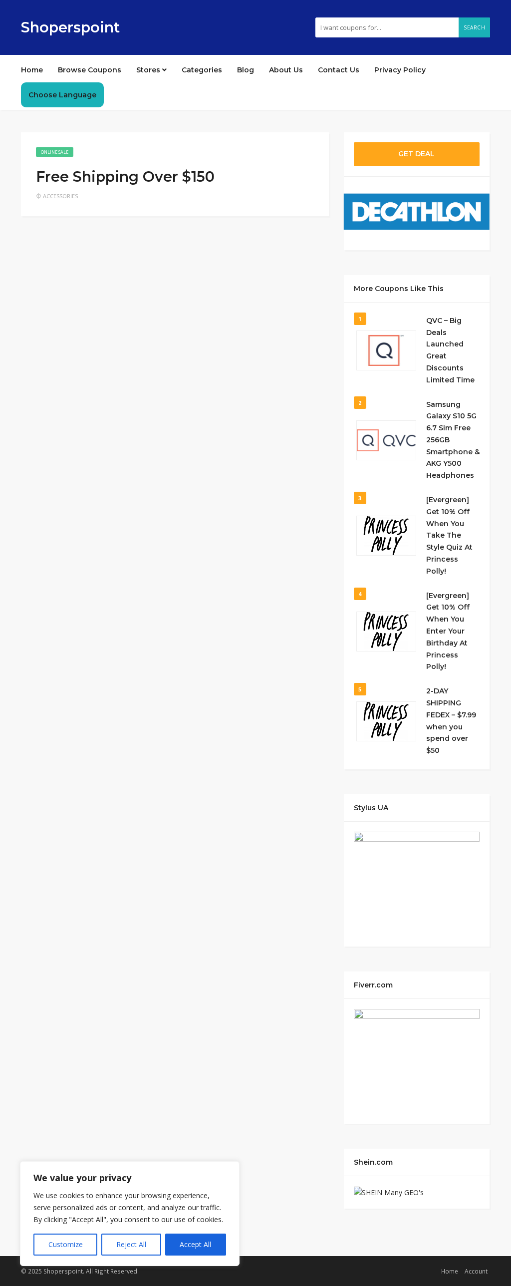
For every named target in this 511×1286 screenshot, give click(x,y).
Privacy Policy (400, 69)
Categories (202, 69)
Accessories (60, 196)
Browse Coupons (89, 69)
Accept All (195, 1244)
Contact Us (338, 69)
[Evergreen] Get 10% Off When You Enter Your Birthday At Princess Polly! (448, 631)
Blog (245, 69)
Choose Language (62, 94)
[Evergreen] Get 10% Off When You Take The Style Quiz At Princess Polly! (449, 535)
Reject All (131, 1244)
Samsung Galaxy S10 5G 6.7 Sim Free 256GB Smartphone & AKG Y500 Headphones (453, 440)
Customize (65, 1244)
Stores (149, 69)
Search (474, 27)
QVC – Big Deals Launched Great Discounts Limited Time (450, 350)
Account (476, 1271)
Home (32, 69)
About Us (286, 69)
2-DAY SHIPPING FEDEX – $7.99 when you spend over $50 (451, 720)
